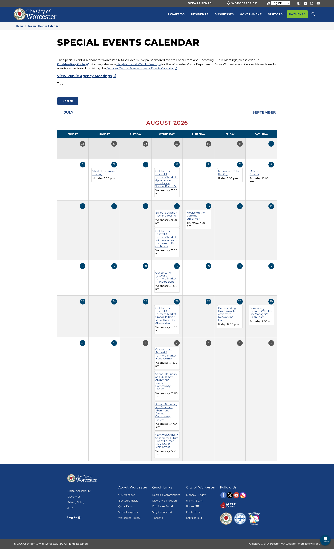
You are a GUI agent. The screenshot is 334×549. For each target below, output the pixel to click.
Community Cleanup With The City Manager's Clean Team (261, 313)
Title (60, 83)
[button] (315, 14)
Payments (297, 14)
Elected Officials (128, 500)
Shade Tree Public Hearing (103, 173)
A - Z (70, 508)
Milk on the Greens (257, 173)
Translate (157, 517)
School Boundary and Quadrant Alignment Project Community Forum (166, 381)
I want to (176, 14)
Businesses (224, 14)
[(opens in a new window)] (304, 3)
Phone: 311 (192, 506)
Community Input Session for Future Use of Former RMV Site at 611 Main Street (166, 440)
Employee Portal (162, 506)
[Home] (39, 11)
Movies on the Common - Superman (196, 215)
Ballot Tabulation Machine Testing (166, 214)
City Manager (126, 494)
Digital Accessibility (78, 490)
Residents (199, 14)
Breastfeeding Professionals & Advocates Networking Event (227, 314)
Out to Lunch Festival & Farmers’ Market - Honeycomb (166, 354)
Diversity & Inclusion (164, 500)
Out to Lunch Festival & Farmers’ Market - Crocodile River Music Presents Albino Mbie (166, 316)
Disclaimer (73, 496)
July (68, 112)
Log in (72, 517)
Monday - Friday (196, 494)
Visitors (275, 14)
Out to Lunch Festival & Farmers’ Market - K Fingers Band (166, 277)
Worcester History (129, 517)
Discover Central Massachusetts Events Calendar (140, 68)
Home (20, 26)
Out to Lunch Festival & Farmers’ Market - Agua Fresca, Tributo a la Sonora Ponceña (166, 179)
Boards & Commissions (166, 494)
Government (251, 14)
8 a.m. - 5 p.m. (194, 500)
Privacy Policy (75, 502)
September (264, 112)
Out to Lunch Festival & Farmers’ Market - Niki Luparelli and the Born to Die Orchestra (166, 239)
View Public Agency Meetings (84, 76)
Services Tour (194, 517)
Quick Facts (125, 506)
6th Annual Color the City (229, 173)
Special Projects (128, 512)
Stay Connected (162, 512)
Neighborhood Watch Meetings (139, 64)
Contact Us (193, 512)
